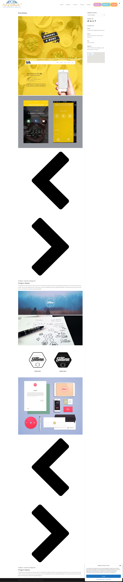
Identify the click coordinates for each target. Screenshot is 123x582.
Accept (103, 576)
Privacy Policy (108, 579)
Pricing (81, 4)
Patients (68, 4)
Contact (88, 4)
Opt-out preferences (100, 579)
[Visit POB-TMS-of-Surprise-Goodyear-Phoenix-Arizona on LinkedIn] (91, 21)
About (61, 4)
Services (75, 4)
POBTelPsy (105, 4)
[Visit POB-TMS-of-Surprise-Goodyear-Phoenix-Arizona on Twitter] (88, 21)
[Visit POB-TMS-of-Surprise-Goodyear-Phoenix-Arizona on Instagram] (93, 21)
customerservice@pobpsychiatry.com (95, 30)
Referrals (97, 4)
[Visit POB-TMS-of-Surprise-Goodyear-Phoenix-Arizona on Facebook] (95, 21)
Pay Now (114, 4)
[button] (120, 565)
